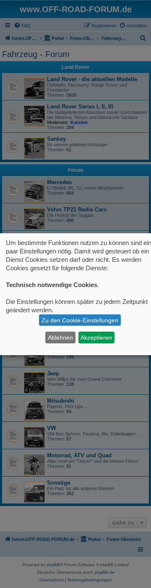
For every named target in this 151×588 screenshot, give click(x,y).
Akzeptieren (96, 337)
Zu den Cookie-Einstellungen (80, 320)
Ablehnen (60, 337)
